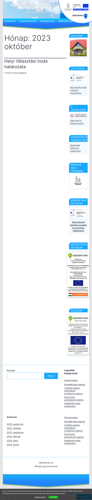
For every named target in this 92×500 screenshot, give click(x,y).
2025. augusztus (15, 432)
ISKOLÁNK (77, 35)
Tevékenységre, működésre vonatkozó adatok (73, 391)
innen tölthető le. (20, 73)
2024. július (12, 440)
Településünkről (27, 21)
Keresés (11, 370)
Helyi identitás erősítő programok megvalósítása (78, 90)
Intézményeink (47, 21)
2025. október (14, 428)
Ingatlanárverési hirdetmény (72, 404)
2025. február (14, 436)
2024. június (13, 444)
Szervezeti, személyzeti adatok (74, 398)
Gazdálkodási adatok (74, 384)
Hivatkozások (71, 380)
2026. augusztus (15, 424)
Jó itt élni (77, 68)
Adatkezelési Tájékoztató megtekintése (75, 148)
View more (69, 493)
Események (10, 21)
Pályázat (77, 310)
